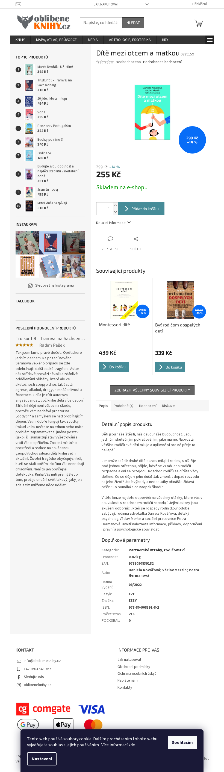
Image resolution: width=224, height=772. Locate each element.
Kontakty (124, 687)
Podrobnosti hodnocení (162, 62)
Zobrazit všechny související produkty (152, 390)
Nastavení (42, 759)
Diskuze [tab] (168, 406)
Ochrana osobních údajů (137, 673)
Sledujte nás (34, 677)
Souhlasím (182, 742)
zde (131, 745)
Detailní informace (111, 223)
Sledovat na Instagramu (54, 285)
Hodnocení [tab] (148, 406)
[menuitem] (20, 40)
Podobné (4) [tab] (124, 406)
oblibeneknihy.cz (37, 685)
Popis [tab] (103, 406)
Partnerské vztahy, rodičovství (157, 550)
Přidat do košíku (145, 208)
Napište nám (127, 680)
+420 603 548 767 (37, 669)
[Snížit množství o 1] (115, 212)
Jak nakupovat (106, 4)
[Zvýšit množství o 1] (115, 205)
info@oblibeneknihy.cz (42, 661)
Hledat (133, 22)
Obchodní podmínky (133, 667)
